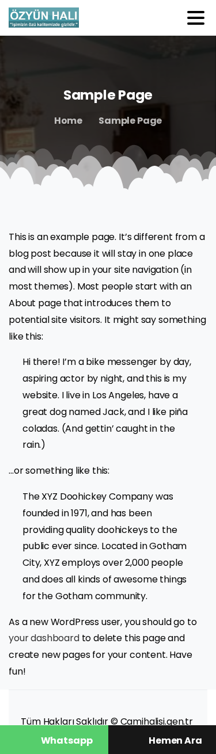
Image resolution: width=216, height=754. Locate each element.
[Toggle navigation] (195, 18)
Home (68, 120)
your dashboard (44, 638)
